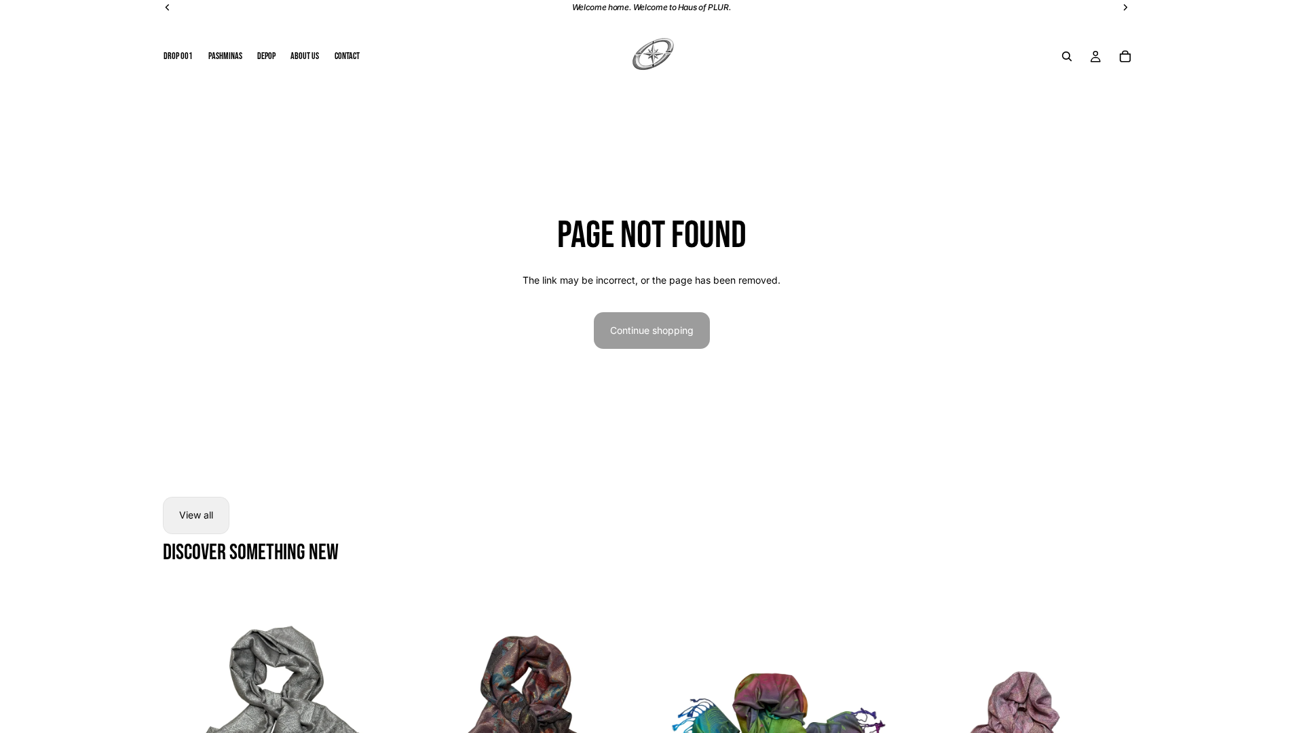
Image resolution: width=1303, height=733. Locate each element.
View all (196, 515)
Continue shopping (652, 330)
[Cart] (1125, 56)
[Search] (1067, 56)
